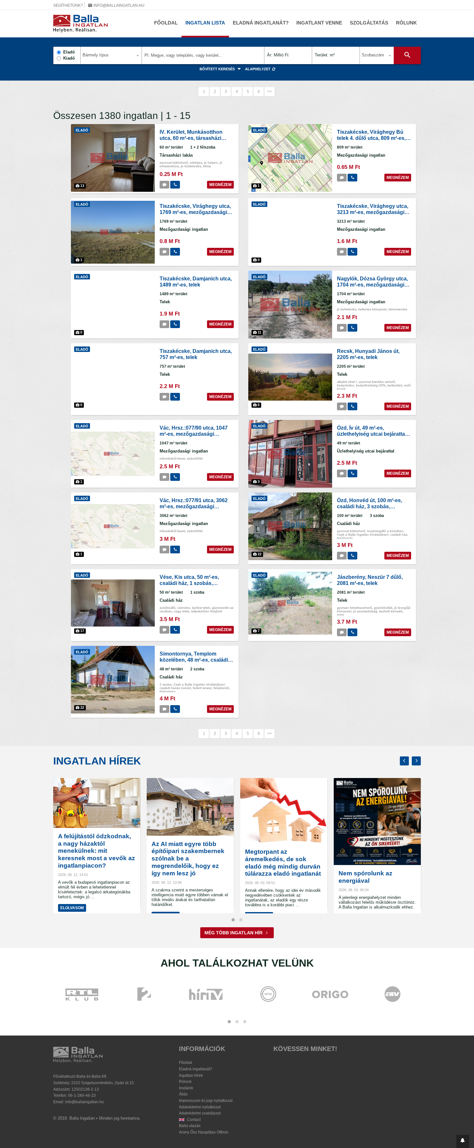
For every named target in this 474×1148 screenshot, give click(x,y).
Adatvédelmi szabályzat (200, 1113)
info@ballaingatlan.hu (116, 5)
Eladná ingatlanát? (261, 22)
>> (269, 91)
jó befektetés (346, 309)
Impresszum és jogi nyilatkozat (205, 1100)
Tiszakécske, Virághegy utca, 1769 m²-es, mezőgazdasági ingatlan (195, 212)
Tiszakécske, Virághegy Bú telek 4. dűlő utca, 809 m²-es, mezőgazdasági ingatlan (371, 138)
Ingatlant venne (319, 22)
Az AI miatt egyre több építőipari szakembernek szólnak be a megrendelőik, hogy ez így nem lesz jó (188, 859)
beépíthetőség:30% (371, 385)
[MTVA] (268, 994)
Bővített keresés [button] (218, 69)
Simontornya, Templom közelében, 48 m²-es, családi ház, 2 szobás (194, 660)
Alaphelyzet (258, 69)
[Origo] (330, 994)
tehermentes (398, 309)
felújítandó (345, 538)
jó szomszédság (365, 611)
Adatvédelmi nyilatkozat (200, 1107)
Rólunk (406, 22)
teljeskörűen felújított (206, 611)
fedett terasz (202, 688)
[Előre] (416, 760)
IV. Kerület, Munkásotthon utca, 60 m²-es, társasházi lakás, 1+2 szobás (191, 138)
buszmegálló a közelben (385, 531)
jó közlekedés (191, 166)
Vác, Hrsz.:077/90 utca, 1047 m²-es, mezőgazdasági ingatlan (194, 434)
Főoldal (166, 22)
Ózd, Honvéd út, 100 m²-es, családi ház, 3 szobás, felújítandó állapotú (369, 506)
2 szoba (166, 684)
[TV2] (144, 994)
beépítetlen (345, 385)
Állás (183, 1094)
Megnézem (220, 184)
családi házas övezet (175, 688)
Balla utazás (190, 1126)
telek (340, 615)
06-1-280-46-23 (82, 1095)
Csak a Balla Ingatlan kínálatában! (363, 534)
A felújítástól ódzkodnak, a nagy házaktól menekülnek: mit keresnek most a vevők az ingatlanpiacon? (96, 851)
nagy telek (181, 611)
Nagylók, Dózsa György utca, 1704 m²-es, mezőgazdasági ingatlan (372, 285)
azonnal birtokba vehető (377, 382)
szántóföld (194, 458)
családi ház (398, 534)
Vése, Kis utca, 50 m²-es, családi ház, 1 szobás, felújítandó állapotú (189, 583)
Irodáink (186, 1088)
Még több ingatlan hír (234, 932)
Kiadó (69, 58)
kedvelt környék (390, 611)
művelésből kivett (172, 458)
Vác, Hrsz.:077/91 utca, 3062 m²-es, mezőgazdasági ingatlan (194, 506)
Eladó (69, 52)
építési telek (201, 607)
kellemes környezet (372, 309)
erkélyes (196, 162)
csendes (183, 607)
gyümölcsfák (383, 607)
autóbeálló (167, 607)
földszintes (167, 691)
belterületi (395, 385)
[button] (462, 1141)
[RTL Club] (82, 994)
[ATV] (392, 994)
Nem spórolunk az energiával (365, 877)
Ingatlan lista (205, 22)
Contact (193, 1119)
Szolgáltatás (369, 22)
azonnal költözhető (174, 162)
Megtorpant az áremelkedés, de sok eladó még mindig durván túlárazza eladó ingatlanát (283, 862)
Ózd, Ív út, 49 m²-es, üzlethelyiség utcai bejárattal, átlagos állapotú (372, 434)
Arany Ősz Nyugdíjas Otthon (203, 1132)
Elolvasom (72, 908)
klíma (207, 166)
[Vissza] (404, 760)
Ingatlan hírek (97, 761)
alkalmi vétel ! (347, 382)
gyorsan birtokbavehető (354, 607)
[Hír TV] (206, 994)
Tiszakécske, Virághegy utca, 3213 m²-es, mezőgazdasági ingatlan (372, 212)
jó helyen (211, 162)
